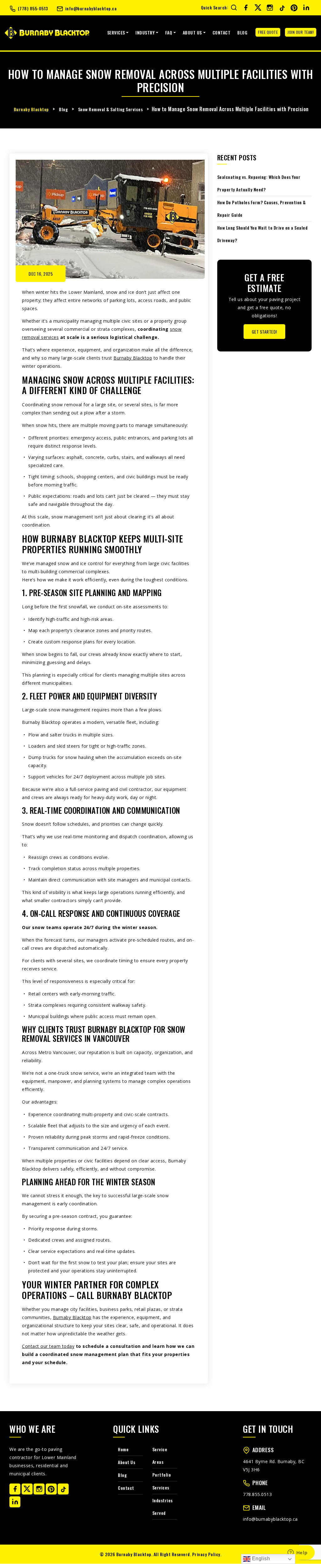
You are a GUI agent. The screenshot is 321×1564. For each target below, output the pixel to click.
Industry (145, 32)
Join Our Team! (300, 32)
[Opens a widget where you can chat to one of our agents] (297, 1553)
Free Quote (268, 32)
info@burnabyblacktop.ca (91, 8)
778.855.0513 (257, 1494)
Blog (242, 32)
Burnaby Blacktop (132, 358)
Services (116, 32)
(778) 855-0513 (33, 8)
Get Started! (264, 331)
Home (123, 1449)
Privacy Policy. (207, 1554)
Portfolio (161, 1474)
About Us (192, 32)
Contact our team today (48, 1346)
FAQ (168, 32)
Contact (222, 32)
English (260, 1558)
